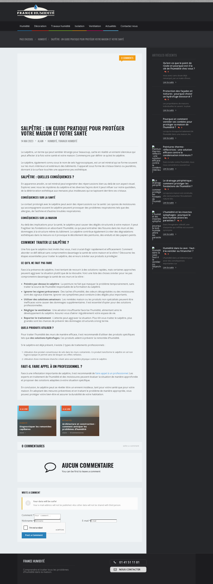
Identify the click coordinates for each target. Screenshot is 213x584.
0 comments (127, 58)
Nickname (28, 520)
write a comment (131, 445)
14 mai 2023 (27, 141)
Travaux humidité (60, 26)
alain (40, 141)
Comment (28, 515)
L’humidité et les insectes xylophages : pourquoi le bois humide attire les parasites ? (177, 216)
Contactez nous (129, 26)
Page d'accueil (26, 39)
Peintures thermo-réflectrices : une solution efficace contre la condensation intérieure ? (177, 151)
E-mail (86, 520)
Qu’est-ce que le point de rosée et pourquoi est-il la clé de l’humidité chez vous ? (179, 65)
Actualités (110, 26)
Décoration (40, 26)
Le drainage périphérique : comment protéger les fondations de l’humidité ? (178, 183)
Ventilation (95, 26)
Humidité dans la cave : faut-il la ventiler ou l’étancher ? (179, 249)
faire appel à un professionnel (111, 373)
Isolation (79, 26)
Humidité (25, 26)
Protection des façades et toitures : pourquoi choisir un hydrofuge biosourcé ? (178, 93)
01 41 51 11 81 (129, 562)
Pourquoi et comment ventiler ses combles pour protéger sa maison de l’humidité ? (177, 123)
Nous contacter (129, 569)
